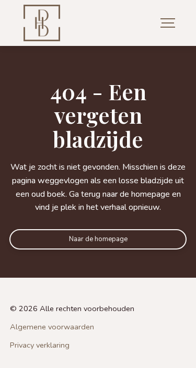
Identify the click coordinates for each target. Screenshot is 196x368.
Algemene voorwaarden (52, 327)
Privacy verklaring (40, 345)
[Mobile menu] (167, 23)
